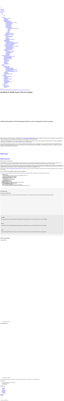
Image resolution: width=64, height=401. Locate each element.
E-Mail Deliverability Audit (10, 47)
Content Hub (8, 32)
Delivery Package (8, 25)
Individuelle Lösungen (9, 48)
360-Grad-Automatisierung (10, 44)
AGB (3, 389)
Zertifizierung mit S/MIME (10, 34)
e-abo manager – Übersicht (10, 51)
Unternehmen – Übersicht (8, 76)
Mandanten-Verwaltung (9, 33)
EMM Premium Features (7, 21)
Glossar (5, 74)
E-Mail (9, 29)
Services (3, 65)
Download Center (6, 67)
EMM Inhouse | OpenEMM (10, 39)
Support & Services (9, 36)
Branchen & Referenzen (5, 55)
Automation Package (9, 23)
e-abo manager (6, 50)
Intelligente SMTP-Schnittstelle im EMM (12, 42)
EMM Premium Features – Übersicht (11, 22)
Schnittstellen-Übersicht (9, 41)
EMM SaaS (6, 19)
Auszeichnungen (6, 80)
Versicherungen (6, 61)
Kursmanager (8, 53)
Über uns (3, 387)
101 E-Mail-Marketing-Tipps (8, 73)
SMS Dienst (8, 54)
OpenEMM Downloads (9, 68)
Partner (3, 64)
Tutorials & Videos (7, 66)
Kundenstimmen (6, 63)
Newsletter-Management (9, 70)
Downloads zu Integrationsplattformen (11, 69)
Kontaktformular (6, 85)
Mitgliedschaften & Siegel (8, 81)
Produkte (3, 17)
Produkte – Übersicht (7, 18)
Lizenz (7, 37)
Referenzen (4, 390)
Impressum (3, 391)
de (4, 15)
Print (8, 31)
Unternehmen (4, 75)
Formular (1, 395)
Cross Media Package (9, 27)
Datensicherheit (6, 77)
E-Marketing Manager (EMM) (30, 138)
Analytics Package (8, 26)
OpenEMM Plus (6, 40)
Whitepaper (6, 72)
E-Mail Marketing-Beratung (8, 49)
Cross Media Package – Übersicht (13, 28)
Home (1, 89)
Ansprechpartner (6, 86)
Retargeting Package (9, 24)
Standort (5, 87)
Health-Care (6, 59)
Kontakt (3, 84)
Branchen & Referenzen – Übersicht (9, 56)
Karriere (3, 388)
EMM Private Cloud (7, 20)
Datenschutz (4, 392)
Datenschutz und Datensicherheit (15, 168)
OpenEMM (6, 35)
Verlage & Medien (7, 60)
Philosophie (7, 38)
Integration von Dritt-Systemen (10, 43)
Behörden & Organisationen (8, 57)
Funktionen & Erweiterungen (8, 45)
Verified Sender (6, 82)
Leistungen (5, 79)
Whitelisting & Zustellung (8, 78)
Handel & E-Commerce (7, 58)
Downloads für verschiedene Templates (12, 71)
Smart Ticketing (8, 52)
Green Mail (5, 83)
